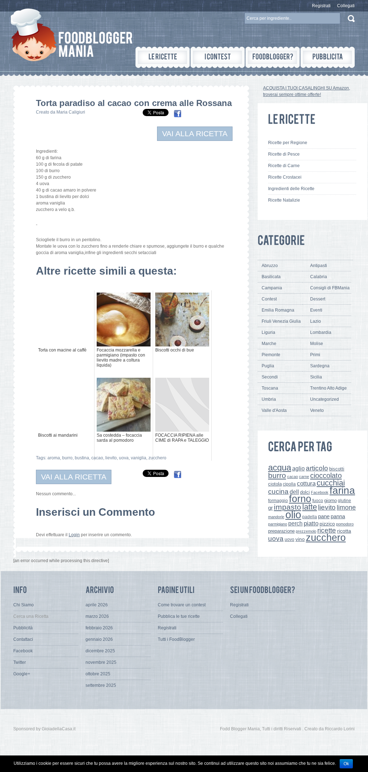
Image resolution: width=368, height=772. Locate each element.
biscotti (336, 469)
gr (270, 508)
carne (304, 476)
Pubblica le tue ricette (179, 616)
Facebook (319, 492)
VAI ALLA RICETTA (194, 133)
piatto (311, 523)
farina (342, 490)
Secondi (270, 377)
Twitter (19, 662)
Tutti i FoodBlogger (176, 639)
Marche (269, 343)
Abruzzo (270, 265)
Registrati (321, 5)
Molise (316, 343)
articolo (317, 468)
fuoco (317, 500)
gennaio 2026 (99, 639)
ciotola (275, 484)
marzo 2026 (97, 616)
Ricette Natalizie (284, 200)
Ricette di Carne (284, 165)
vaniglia (138, 457)
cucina (278, 491)
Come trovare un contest (182, 604)
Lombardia (320, 332)
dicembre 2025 (100, 650)
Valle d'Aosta (274, 410)
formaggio (278, 500)
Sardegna (320, 365)
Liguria (268, 332)
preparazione (281, 531)
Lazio (315, 321)
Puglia (268, 365)
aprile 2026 (97, 604)
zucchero (157, 457)
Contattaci (23, 639)
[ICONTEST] (217, 57)
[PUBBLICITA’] (327, 57)
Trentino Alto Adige (328, 388)
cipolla (289, 484)
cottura (306, 483)
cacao (97, 457)
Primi (315, 354)
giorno (330, 500)
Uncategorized (324, 399)
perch (295, 523)
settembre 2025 (101, 685)
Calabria (318, 276)
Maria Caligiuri (70, 112)
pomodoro (345, 524)
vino (300, 539)
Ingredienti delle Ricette (291, 188)
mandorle (276, 517)
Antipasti (318, 265)
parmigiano (277, 524)
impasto (287, 507)
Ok (346, 763)
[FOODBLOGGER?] (272, 57)
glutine (344, 500)
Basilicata (271, 276)
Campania (272, 287)
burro (67, 457)
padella (309, 516)
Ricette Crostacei (285, 177)
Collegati (346, 5)
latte (309, 506)
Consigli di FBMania (330, 287)
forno (300, 498)
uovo (289, 539)
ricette (326, 530)
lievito (111, 457)
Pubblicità (23, 627)
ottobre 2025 (98, 673)
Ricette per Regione (287, 142)
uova (124, 457)
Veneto (317, 410)
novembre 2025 (101, 662)
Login (74, 534)
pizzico (327, 524)
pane (324, 516)
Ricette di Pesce (284, 154)
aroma (53, 457)
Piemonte (271, 354)
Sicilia (316, 377)
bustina (82, 457)
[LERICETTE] (162, 57)
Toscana (270, 388)
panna (338, 516)
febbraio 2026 (99, 627)
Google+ (21, 673)
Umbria (269, 399)
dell (294, 491)
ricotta (344, 531)
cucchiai (331, 482)
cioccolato (326, 475)
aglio (298, 468)
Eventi (316, 310)
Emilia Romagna (278, 310)
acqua (279, 467)
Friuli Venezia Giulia (281, 321)
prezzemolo (306, 531)
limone (346, 507)
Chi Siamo (23, 604)
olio (293, 514)
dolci (305, 492)
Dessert (317, 299)
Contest (269, 299)
